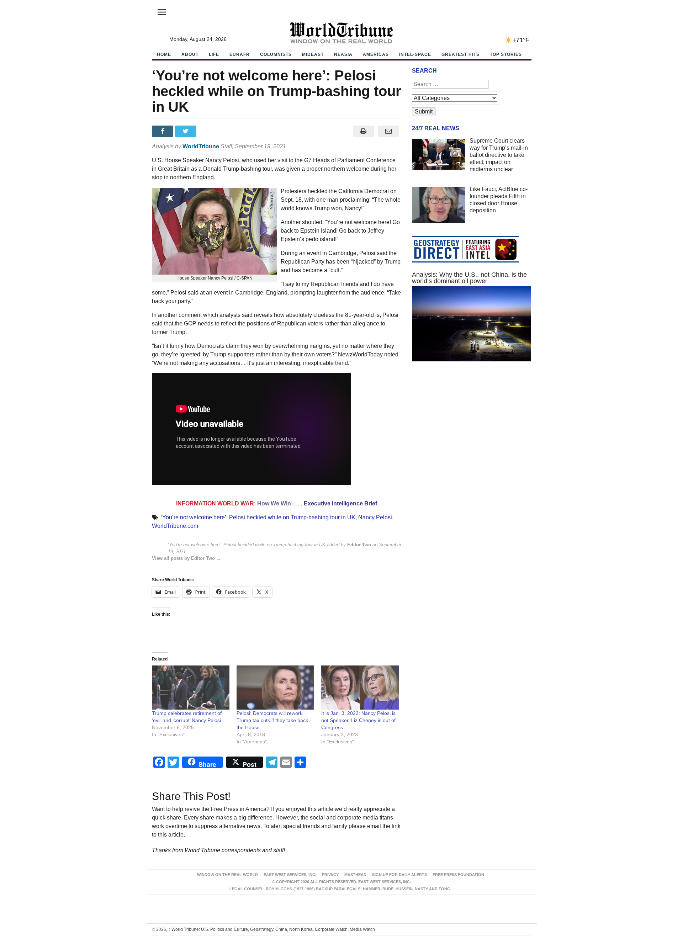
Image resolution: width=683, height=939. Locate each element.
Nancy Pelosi (375, 517)
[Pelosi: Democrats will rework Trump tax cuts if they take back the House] (275, 687)
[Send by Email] (388, 131)
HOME (164, 54)
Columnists (276, 54)
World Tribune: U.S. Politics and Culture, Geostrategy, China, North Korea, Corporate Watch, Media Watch (271, 929)
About (189, 54)
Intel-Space (415, 54)
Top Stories (506, 54)
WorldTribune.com (175, 526)
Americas (376, 54)
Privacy (330, 874)
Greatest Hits (460, 54)
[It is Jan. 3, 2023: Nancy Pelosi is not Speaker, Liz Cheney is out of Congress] (360, 687)
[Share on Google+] (209, 131)
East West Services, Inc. (290, 874)
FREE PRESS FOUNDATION (458, 874)
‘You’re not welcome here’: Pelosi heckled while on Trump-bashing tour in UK (258, 517)
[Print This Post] (363, 131)
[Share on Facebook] (163, 131)
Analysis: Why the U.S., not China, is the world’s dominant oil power (469, 278)
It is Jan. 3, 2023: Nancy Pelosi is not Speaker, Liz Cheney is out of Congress (358, 720)
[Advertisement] (471, 434)
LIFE (214, 54)
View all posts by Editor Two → (186, 558)
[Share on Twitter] (186, 131)
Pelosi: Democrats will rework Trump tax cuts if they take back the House (272, 720)
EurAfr (239, 54)
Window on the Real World (227, 874)
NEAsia (343, 54)
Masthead (355, 874)
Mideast (313, 54)
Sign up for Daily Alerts (399, 874)
